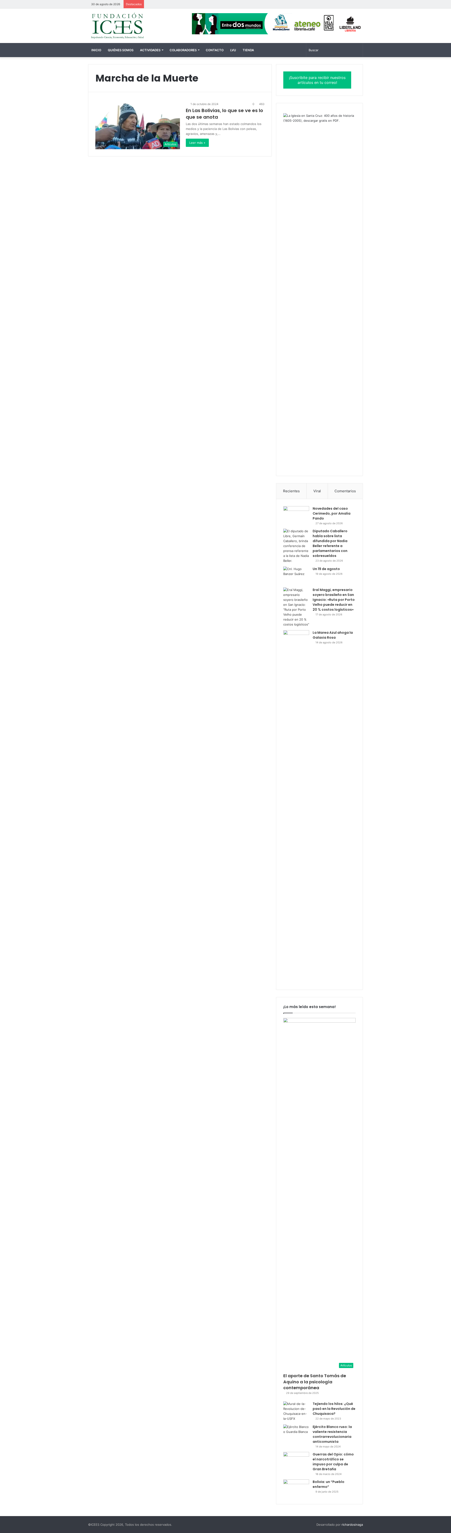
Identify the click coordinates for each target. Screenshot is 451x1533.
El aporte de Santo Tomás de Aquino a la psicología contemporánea (314, 1381)
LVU (233, 50)
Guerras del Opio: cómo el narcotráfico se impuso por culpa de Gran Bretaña (333, 1461)
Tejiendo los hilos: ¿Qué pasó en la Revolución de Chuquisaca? (334, 1408)
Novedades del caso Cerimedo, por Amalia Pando (331, 513)
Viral (317, 491)
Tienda (248, 50)
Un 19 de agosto (326, 569)
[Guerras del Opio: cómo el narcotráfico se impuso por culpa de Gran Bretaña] (296, 1461)
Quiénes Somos (120, 50)
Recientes (291, 491)
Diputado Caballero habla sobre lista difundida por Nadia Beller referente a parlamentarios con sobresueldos (330, 543)
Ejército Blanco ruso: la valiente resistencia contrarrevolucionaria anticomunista (332, 1434)
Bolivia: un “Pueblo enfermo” (328, 1484)
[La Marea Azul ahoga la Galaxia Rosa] (296, 806)
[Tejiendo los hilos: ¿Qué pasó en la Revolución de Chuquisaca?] (296, 1411)
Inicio (96, 50)
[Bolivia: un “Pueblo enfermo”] (296, 1488)
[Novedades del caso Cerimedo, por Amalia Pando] (296, 515)
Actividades (150, 50)
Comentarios (345, 491)
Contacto (215, 50)
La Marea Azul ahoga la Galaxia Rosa (333, 635)
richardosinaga (352, 1524)
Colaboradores (183, 50)
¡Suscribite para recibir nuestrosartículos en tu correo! (317, 80)
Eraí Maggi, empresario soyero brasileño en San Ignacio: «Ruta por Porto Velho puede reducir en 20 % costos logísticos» (334, 599)
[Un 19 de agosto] (296, 575)
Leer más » (197, 143)
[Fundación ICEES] (131, 26)
